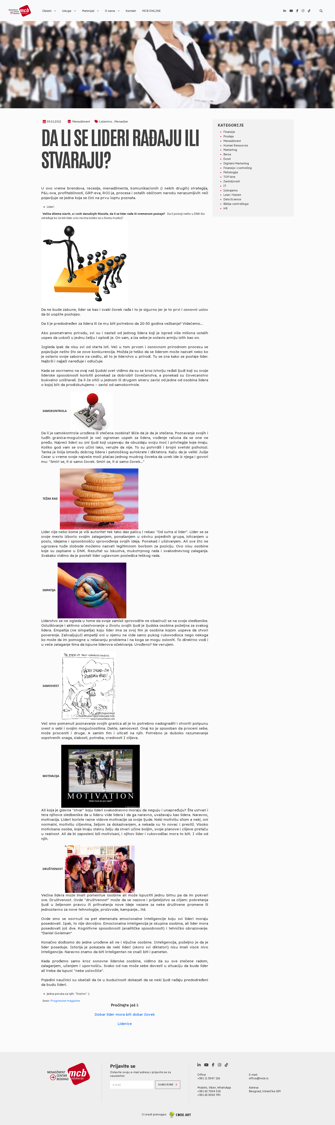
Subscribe (165, 1084)
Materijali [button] (88, 11)
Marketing (230, 149)
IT (224, 186)
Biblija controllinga (235, 204)
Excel (227, 159)
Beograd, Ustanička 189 (265, 1091)
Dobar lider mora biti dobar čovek (125, 1014)
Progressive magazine (65, 1001)
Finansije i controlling (237, 168)
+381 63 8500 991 (209, 1095)
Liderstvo (106, 121)
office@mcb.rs (258, 1078)
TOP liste (229, 177)
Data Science (232, 199)
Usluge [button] (66, 11)
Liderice (125, 1023)
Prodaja (228, 136)
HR (225, 208)
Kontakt (131, 11)
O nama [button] (110, 11)
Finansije (229, 132)
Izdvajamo (230, 190)
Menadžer (121, 121)
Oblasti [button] (46, 11)
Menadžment (81, 121)
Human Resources (235, 145)
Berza (227, 154)
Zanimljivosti (231, 181)
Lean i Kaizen (232, 194)
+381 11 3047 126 (208, 1078)
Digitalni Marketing (236, 163)
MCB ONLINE (151, 11)
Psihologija (230, 172)
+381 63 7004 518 (209, 1091)
